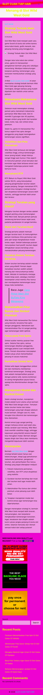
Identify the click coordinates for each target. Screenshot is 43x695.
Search (5, 619)
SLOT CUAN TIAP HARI (25, 692)
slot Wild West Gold (20, 451)
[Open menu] (39, 3)
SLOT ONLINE (9, 24)
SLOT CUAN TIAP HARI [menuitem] (19, 81)
